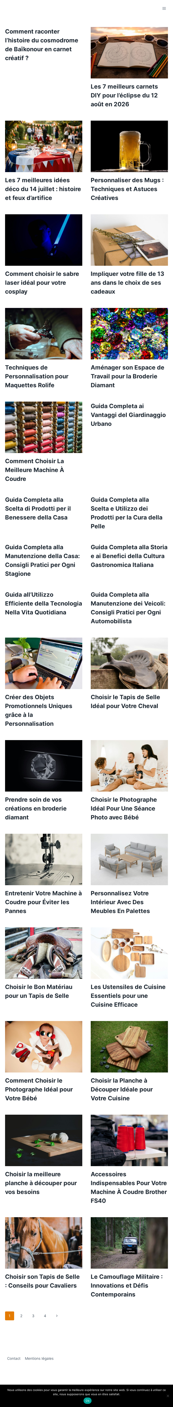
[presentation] (129, 52)
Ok (87, 1400)
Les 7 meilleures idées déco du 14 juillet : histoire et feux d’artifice (43, 189)
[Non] (168, 1396)
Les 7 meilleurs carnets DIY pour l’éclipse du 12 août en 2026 (124, 95)
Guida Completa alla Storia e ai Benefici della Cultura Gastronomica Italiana (129, 556)
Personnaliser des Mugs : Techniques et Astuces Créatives (127, 189)
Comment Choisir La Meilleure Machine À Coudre (34, 469)
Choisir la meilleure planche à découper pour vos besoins (41, 1183)
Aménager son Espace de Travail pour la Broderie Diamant (127, 376)
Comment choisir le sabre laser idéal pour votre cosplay (42, 282)
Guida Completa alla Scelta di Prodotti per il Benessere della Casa (38, 508)
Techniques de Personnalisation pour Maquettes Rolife (36, 376)
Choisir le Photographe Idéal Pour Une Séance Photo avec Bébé (124, 808)
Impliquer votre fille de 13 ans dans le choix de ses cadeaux (127, 282)
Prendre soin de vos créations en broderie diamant (36, 808)
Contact (13, 1358)
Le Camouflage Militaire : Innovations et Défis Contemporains (127, 1285)
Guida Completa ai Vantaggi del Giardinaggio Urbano (128, 414)
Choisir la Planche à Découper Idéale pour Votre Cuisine (122, 1089)
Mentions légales (39, 1358)
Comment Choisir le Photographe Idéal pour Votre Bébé (39, 1089)
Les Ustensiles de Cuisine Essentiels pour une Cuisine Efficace (128, 995)
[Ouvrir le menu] (164, 8)
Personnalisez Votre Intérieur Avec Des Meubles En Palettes (120, 902)
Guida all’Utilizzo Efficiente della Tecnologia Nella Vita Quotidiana (43, 603)
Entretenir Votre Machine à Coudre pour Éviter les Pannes (43, 902)
